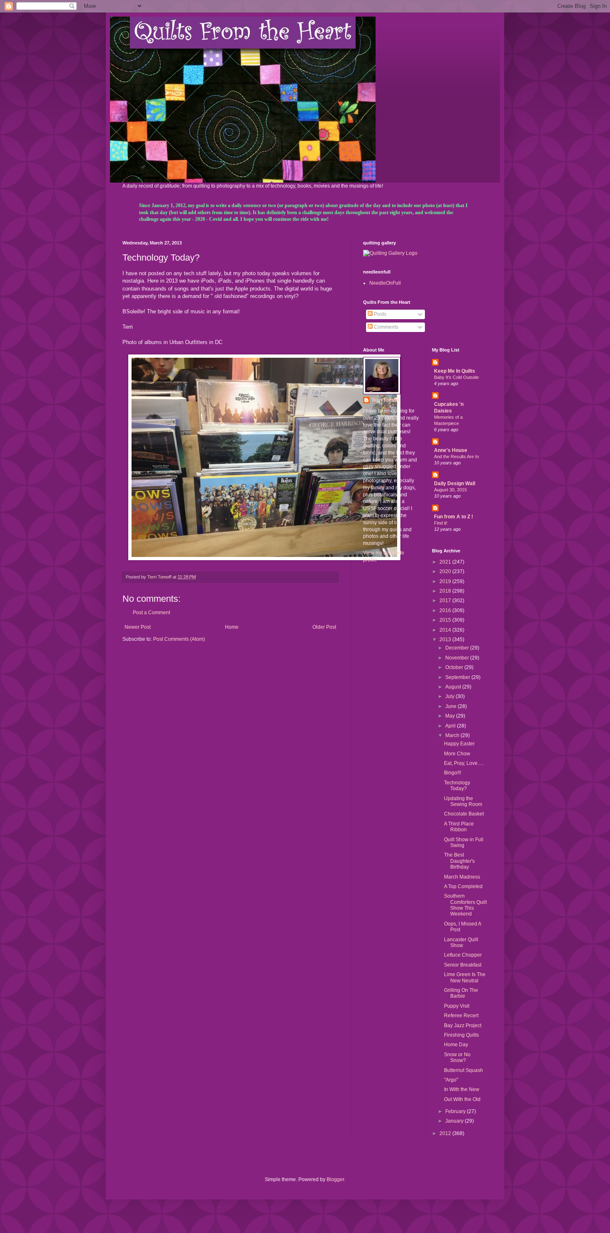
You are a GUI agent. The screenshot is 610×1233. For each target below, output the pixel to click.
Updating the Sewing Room (463, 801)
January (455, 1121)
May (450, 716)
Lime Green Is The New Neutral (465, 977)
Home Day (456, 1044)
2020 (445, 571)
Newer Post (137, 627)
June (451, 706)
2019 (445, 581)
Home (232, 627)
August (453, 687)
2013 (445, 639)
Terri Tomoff (385, 400)
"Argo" (451, 1080)
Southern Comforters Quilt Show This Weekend (465, 905)
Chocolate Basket (464, 814)
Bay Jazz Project (462, 1025)
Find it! (440, 522)
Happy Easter (459, 744)
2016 (445, 610)
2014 (445, 630)
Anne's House (450, 450)
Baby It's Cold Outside (456, 377)
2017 (445, 600)
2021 (445, 562)
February (456, 1111)
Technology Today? (457, 785)
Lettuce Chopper (463, 955)
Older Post (324, 627)
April (451, 726)
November (457, 658)
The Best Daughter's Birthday (459, 861)
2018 (445, 591)
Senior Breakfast (462, 965)
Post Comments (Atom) (179, 639)
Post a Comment (151, 612)
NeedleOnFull (385, 283)
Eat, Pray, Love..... (464, 763)
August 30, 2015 (450, 489)
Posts (379, 314)
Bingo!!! (452, 773)
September (458, 677)
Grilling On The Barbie (461, 993)
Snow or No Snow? (457, 1057)
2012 (445, 1133)
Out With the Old (462, 1099)
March (453, 735)
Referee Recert (461, 1015)
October (454, 667)
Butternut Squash (463, 1070)
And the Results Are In (456, 456)
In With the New (461, 1089)
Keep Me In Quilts (454, 371)
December (457, 648)
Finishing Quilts (461, 1035)
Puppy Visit (456, 1006)
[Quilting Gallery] (390, 253)
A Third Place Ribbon (459, 827)
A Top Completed (463, 886)
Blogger (335, 1179)
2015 (445, 620)
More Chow (457, 754)
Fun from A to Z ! (453, 517)
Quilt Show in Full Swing (463, 842)
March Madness (462, 877)
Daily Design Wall (454, 483)
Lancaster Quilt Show (461, 942)
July (450, 696)
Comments (385, 327)
